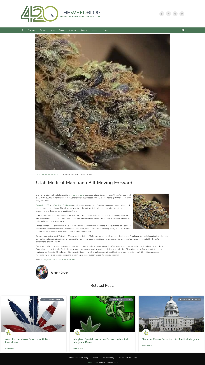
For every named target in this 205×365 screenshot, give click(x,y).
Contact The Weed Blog (78, 357)
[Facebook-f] (161, 13)
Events (105, 30)
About (95, 357)
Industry (94, 30)
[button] (183, 30)
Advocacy (32, 30)
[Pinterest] (181, 13)
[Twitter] (168, 13)
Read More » (9, 348)
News (52, 30)
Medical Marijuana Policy (50, 174)
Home (38, 174)
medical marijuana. (76, 195)
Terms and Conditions (128, 357)
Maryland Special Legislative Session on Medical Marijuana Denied (100, 341)
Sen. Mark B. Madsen (63, 205)
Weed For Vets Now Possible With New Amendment (28, 341)
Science (62, 30)
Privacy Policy (108, 357)
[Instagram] (175, 13)
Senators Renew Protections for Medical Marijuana (171, 339)
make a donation (68, 259)
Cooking (84, 30)
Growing (72, 30)
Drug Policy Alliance (51, 259)
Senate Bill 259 (42, 205)
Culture (43, 30)
